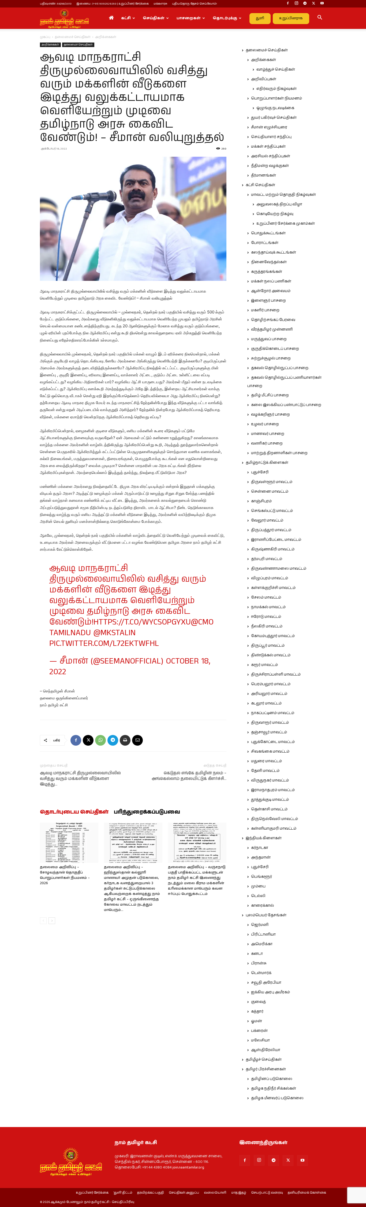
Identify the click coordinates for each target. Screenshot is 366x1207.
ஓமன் (256, 1021)
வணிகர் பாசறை (267, 443)
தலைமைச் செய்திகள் (73, 37)
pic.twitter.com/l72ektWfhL (104, 644)
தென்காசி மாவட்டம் (269, 809)
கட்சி (126, 18)
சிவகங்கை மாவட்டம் (270, 751)
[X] (313, 3)
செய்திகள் (154, 18)
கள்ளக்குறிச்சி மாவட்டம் (273, 588)
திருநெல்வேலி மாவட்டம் (274, 819)
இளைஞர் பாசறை (268, 301)
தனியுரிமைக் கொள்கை (307, 1192)
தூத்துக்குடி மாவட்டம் (270, 800)
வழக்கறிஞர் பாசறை (270, 414)
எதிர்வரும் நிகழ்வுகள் (276, 89)
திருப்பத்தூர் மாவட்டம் (271, 530)
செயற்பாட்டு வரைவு (267, 1192)
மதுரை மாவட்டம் (266, 761)
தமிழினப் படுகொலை (271, 1079)
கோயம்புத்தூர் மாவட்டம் (273, 636)
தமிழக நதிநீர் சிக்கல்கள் (273, 1088)
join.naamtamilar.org (188, 1167)
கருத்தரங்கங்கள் (266, 272)
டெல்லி (258, 896)
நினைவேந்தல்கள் (269, 262)
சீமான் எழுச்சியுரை (269, 127)
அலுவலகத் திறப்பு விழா (279, 204)
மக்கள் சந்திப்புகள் (268, 147)
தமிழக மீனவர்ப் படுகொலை (277, 1098)
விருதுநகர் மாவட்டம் (270, 780)
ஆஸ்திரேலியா (265, 1050)
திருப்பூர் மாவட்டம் (268, 646)
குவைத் (258, 1002)
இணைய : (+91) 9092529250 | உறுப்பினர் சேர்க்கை (112, 3)
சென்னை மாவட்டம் (269, 492)
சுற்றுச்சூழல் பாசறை (271, 358)
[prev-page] (43, 920)
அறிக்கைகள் (50, 45)
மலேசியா (260, 1040)
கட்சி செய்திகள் (260, 185)
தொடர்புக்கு (225, 18)
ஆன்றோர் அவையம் (270, 291)
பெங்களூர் (261, 877)
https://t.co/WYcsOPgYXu (142, 622)
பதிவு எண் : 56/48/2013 (56, 3)
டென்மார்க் (261, 973)
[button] (319, 18)
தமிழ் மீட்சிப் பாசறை (270, 395)
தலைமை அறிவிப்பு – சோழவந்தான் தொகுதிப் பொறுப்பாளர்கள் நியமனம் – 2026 (65, 875)
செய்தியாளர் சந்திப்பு (271, 137)
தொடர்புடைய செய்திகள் (74, 812)
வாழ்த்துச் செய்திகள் (275, 69)
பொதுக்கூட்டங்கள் (268, 233)
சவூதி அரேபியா (266, 983)
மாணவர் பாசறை (267, 434)
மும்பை (258, 886)
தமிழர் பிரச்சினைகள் (266, 1069)
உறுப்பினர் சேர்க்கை (92, 1192)
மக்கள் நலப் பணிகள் (271, 281)
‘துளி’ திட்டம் (122, 1192)
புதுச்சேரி (260, 472)
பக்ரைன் (259, 1031)
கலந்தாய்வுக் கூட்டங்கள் (273, 252)
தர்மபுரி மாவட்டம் (266, 559)
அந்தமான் (261, 857)
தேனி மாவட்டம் (265, 771)
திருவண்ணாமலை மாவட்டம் (278, 569)
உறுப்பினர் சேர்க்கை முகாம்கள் (285, 224)
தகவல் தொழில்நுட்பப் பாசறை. (280, 368)
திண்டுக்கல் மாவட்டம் (270, 655)
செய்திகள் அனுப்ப (184, 1192)
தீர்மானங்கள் (263, 175)
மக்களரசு (160, 3)
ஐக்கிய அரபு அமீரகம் (270, 992)
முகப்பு (45, 37)
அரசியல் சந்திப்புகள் (270, 156)
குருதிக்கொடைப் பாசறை (275, 349)
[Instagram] (296, 3)
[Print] (125, 740)
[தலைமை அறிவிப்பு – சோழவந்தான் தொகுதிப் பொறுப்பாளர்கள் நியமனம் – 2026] (69, 843)
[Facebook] (288, 3)
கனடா (257, 954)
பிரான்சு (259, 963)
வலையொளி (215, 1192)
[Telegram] (305, 3)
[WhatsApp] (100, 740)
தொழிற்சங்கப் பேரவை (273, 320)
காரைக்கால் (262, 906)
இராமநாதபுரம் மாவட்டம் (273, 790)
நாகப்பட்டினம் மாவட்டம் (272, 713)
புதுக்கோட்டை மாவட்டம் (273, 742)
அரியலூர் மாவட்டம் (269, 694)
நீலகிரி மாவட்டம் (266, 626)
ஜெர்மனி (259, 925)
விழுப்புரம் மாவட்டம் (269, 578)
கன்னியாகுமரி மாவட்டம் (273, 829)
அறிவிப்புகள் (263, 79)
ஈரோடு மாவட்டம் (266, 617)
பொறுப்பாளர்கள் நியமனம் (276, 98)
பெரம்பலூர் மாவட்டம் (270, 684)
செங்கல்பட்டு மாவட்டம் (272, 511)
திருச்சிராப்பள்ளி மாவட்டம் (276, 674)
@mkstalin (114, 633)
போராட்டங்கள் (264, 243)
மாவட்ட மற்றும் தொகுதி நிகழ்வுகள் (283, 195)
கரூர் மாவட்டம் (264, 665)
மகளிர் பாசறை (265, 310)
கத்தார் (257, 1011)
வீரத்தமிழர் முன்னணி (272, 329)
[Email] (137, 740)
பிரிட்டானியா (263, 934)
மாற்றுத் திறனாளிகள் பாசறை (279, 453)
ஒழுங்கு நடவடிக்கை (275, 108)
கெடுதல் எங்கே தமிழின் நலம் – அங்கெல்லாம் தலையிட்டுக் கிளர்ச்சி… (189, 775)
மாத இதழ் (238, 1192)
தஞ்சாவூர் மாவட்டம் (269, 732)
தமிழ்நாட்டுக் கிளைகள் (267, 463)
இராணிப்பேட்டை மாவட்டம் (276, 540)
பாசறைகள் (189, 18)
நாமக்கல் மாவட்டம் (268, 607)
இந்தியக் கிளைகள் (264, 838)
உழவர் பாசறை (265, 424)
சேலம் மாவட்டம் (266, 597)
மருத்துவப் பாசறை (269, 339)
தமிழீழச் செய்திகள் (264, 1060)
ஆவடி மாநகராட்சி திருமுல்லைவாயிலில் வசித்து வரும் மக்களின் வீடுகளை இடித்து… (80, 778)
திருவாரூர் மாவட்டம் (270, 723)
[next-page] (51, 920)
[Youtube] (322, 3)
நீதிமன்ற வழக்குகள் (270, 166)
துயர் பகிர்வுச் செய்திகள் (274, 118)
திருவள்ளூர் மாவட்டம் (271, 482)
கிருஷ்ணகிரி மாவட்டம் (272, 549)
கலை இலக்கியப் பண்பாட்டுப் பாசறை (286, 405)
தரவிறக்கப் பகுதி (150, 1192)
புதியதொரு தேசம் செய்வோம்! (194, 3)
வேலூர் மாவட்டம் (267, 520)
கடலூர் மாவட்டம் (266, 703)
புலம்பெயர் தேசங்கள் (266, 915)
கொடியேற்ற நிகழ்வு (274, 214)
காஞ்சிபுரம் (261, 501)
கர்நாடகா (259, 848)
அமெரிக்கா (261, 944)
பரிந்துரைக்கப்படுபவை (147, 812)
